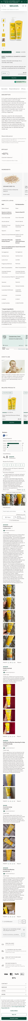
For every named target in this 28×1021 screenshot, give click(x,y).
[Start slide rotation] (1, 1)
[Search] (2, 6)
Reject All (14, 1014)
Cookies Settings (14, 1010)
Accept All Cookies (14, 1018)
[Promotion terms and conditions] (22, 2)
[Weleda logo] (14, 6)
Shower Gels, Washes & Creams (11, 9)
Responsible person (14, 89)
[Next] (26, 1)
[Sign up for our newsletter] (23, 934)
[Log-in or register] (5, 6)
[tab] (3, 20)
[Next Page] (3, 48)
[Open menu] (25, 6)
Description (4, 89)
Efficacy (23, 89)
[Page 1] (3, 20)
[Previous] (24, 1)
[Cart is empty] (23, 6)
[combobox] (4, 73)
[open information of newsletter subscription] (24, 930)
